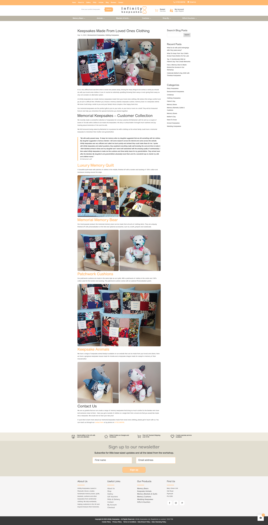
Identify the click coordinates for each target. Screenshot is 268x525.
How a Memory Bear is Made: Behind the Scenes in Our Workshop (177, 67)
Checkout (111, 507)
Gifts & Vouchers (188, 18)
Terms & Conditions (129, 522)
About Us (81, 2)
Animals (100, 18)
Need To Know (172, 120)
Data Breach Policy (144, 522)
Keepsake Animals (93, 350)
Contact (120, 2)
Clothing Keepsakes (112, 35)
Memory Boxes (172, 113)
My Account (112, 505)
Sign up (134, 469)
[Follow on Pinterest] (182, 503)
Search (108, 9)
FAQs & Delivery (113, 499)
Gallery (88, 2)
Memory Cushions (144, 497)
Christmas (170, 95)
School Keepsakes (173, 123)
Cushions (145, 18)
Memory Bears (78, 18)
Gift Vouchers (112, 497)
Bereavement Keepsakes (96, 35)
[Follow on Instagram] (176, 503)
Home (74, 2)
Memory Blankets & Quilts (147, 494)
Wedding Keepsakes (174, 126)
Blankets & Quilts (122, 18)
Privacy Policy (117, 522)
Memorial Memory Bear (97, 220)
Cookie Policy (106, 522)
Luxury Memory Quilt (95, 166)
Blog (107, 2)
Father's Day (171, 101)
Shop (109, 491)
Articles (101, 2)
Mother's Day (171, 117)
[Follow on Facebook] (169, 503)
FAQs (94, 2)
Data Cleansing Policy (159, 522)
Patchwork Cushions (95, 274)
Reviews (113, 2)
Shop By (166, 18)
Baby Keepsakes (172, 88)
